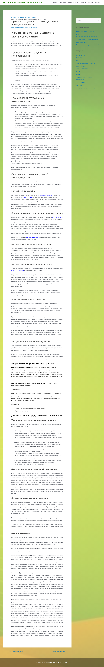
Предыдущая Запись (16, 651)
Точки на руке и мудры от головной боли (88, 45)
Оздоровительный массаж (84, 77)
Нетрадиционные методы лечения (22, 2)
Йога (77, 60)
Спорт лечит (80, 79)
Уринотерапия (80, 82)
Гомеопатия (79, 58)
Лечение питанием (94, 2)
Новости (83, 2)
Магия (78, 71)
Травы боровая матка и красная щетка (87, 39)
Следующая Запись (58, 651)
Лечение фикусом (81, 42)
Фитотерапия (80, 85)
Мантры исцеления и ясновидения (86, 36)
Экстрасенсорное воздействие (85, 88)
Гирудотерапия (80, 55)
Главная (55, 2)
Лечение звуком (81, 66)
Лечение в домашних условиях (69, 2)
